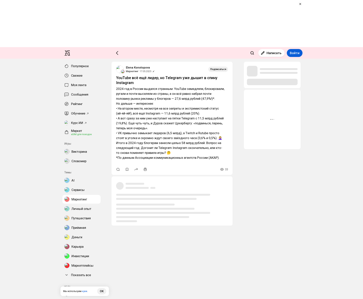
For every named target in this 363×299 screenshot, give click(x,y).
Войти (294, 53)
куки (84, 291)
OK (102, 291)
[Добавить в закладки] (127, 169)
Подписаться (218, 69)
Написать (274, 53)
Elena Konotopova (138, 67)
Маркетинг (132, 71)
